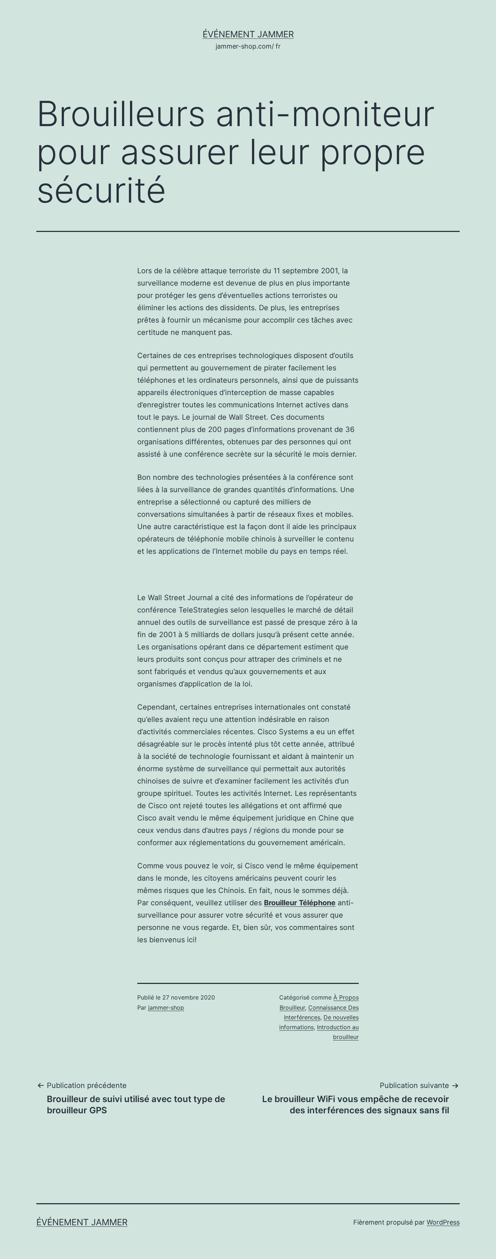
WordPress (443, 1222)
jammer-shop (166, 1007)
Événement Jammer (248, 34)
